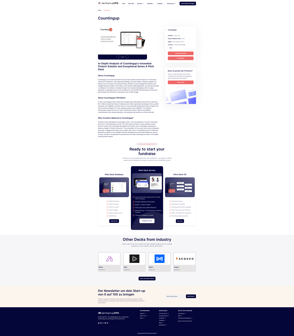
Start (123, 3)
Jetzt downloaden (180, 53)
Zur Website (180, 58)
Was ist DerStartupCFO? (185, 321)
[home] (108, 3)
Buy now (180, 221)
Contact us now (147, 221)
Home (99, 10)
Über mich (131, 3)
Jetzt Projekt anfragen (188, 3)
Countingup (107, 10)
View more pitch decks (147, 278)
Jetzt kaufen (181, 82)
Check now (114, 221)
